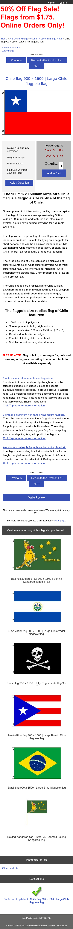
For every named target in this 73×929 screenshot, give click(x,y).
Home (51, 2)
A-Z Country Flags (19, 38)
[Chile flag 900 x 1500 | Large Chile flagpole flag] (36, 133)
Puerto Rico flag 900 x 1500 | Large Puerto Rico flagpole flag (36, 737)
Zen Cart (63, 925)
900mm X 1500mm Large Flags (46, 38)
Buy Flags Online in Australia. (34, 925)
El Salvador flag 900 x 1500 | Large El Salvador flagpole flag (36, 632)
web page (60, 520)
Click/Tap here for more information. (24, 405)
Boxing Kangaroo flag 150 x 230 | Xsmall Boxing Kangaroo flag (36, 838)
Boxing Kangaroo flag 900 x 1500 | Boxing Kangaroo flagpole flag (36, 580)
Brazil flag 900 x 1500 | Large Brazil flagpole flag (36, 787)
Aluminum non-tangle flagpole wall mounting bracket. (34, 447)
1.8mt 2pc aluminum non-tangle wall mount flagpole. (34, 414)
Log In (63, 2)
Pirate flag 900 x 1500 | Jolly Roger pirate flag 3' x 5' (37, 685)
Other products (10, 868)
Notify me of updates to (36, 901)
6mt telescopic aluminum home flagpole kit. (28, 378)
